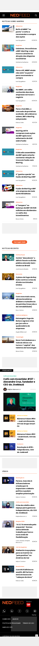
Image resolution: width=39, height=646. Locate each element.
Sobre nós (6, 619)
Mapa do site (7, 627)
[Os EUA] (8, 257)
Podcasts (7, 370)
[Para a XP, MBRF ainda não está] (8, 69)
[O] (8, 173)
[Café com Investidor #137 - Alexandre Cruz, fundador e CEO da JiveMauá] (19, 402)
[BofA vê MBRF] (8, 28)
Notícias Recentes (10, 248)
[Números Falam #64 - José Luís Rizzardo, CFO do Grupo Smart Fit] (9, 418)
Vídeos (5, 471)
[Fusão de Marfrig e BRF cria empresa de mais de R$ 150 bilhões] (8, 188)
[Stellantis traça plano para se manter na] (8, 549)
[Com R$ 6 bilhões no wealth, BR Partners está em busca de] (8, 569)
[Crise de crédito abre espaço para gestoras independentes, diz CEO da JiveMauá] (8, 504)
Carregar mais (19, 242)
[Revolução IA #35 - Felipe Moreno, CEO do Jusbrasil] (9, 446)
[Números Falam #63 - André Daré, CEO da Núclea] (9, 433)
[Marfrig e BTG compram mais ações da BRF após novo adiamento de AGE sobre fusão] (8, 130)
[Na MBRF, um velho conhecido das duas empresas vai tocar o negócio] (8, 89)
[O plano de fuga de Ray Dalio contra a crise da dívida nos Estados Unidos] (8, 276)
